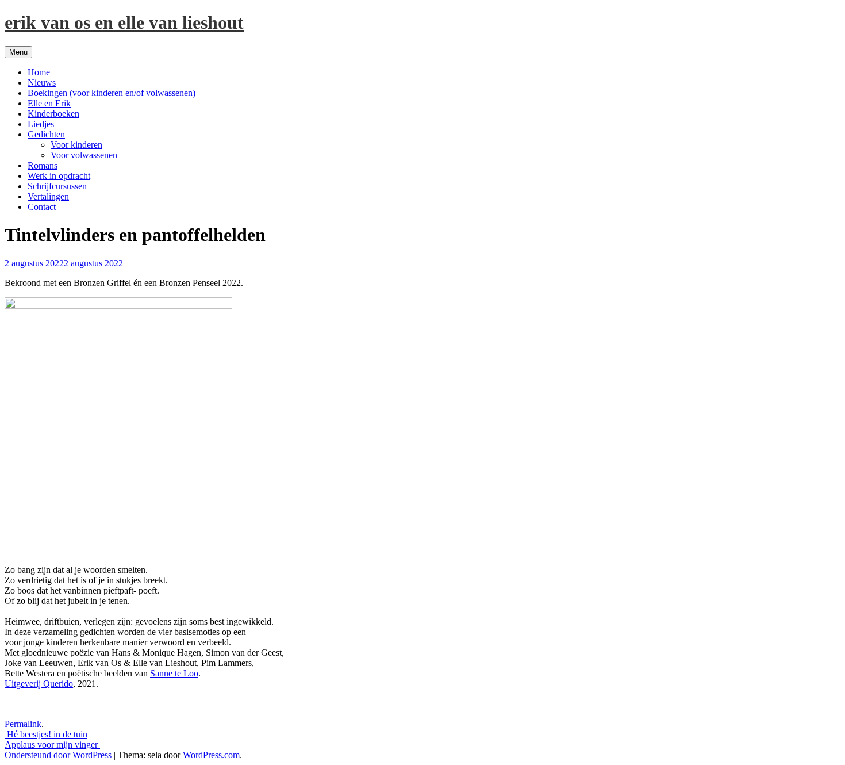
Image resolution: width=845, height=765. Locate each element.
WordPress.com (211, 755)
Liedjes (41, 124)
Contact (42, 207)
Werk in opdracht (59, 176)
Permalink (23, 724)
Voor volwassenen (84, 155)
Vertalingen (48, 196)
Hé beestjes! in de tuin (46, 734)
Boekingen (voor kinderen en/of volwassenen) (111, 93)
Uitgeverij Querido (39, 683)
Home (39, 72)
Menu (18, 52)
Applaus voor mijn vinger (52, 744)
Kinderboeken (53, 113)
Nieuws (42, 82)
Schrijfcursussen (57, 186)
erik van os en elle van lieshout (124, 22)
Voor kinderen (76, 145)
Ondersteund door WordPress (58, 755)
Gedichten (46, 134)
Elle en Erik (49, 103)
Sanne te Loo (174, 673)
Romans (42, 165)
